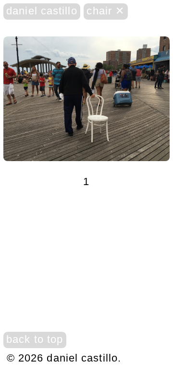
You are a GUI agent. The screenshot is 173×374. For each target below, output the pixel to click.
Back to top (34, 339)
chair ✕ (105, 11)
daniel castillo (41, 11)
